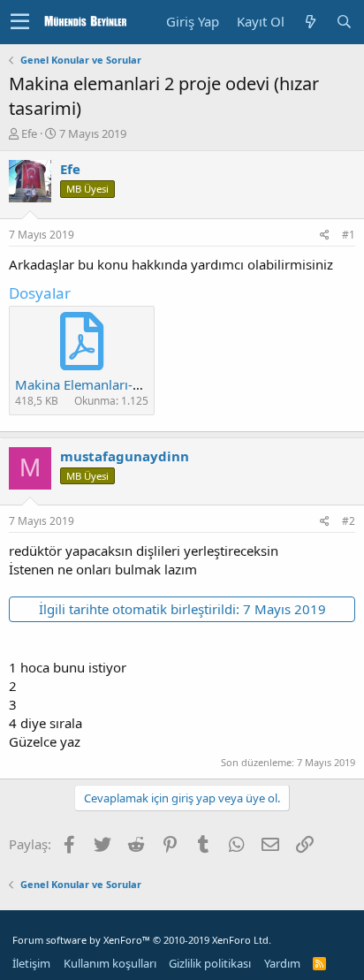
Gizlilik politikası (210, 963)
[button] (20, 22)
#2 (348, 520)
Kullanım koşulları (110, 963)
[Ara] (343, 21)
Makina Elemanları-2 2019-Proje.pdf (125, 384)
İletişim (31, 963)
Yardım (282, 963)
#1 (348, 234)
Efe (29, 133)
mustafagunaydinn (124, 456)
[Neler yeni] (310, 21)
